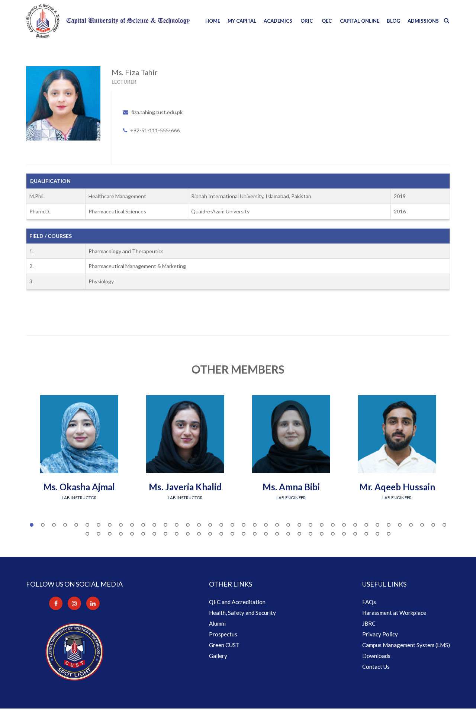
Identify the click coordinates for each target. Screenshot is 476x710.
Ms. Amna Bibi (291, 486)
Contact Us (376, 666)
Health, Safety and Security (242, 612)
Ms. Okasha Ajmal (79, 486)
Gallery (218, 655)
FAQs (369, 601)
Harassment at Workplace (394, 612)
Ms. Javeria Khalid (185, 486)
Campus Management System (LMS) (406, 645)
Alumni (217, 623)
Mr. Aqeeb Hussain (397, 486)
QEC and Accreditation (237, 601)
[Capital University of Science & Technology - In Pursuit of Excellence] (108, 21)
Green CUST (224, 645)
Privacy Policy (380, 634)
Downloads (376, 655)
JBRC (369, 623)
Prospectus (223, 634)
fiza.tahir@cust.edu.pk (157, 112)
